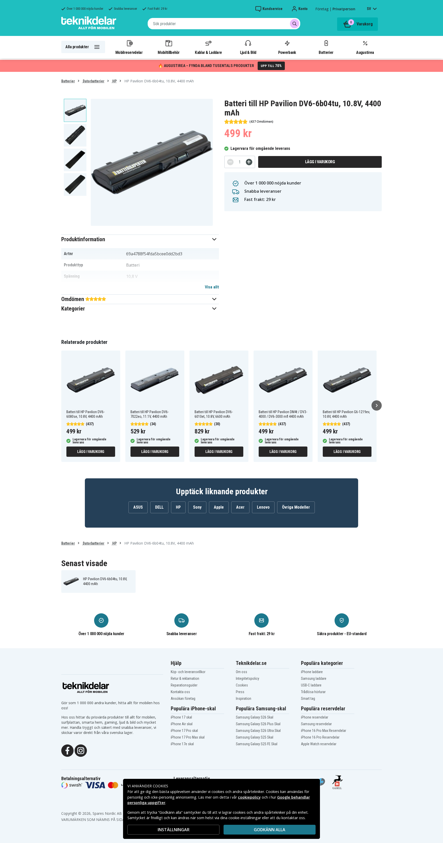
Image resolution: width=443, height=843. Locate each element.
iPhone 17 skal (181, 717)
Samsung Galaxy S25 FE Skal (256, 744)
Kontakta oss (180, 692)
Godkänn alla (269, 829)
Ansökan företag (183, 698)
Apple (219, 507)
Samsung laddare (313, 678)
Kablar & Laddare (208, 52)
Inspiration (243, 698)
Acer (240, 507)
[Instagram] (81, 750)
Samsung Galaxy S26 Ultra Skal (258, 731)
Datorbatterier (93, 81)
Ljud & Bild (248, 52)
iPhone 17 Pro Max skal (188, 737)
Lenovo (263, 507)
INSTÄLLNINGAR (173, 829)
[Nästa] (376, 405)
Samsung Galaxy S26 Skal (254, 717)
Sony (197, 507)
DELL (159, 507)
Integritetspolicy (247, 678)
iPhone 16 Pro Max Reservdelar (323, 731)
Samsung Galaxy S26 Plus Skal (258, 724)
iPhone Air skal (182, 724)
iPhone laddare (312, 672)
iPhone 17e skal (182, 744)
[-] (230, 162)
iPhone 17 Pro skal (184, 731)
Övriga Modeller (296, 507)
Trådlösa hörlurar (313, 692)
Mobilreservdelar (129, 52)
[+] (249, 162)
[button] (140, 239)
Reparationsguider (184, 685)
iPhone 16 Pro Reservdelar (320, 737)
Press (240, 692)
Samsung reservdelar (316, 724)
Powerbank (287, 52)
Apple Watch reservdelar (318, 744)
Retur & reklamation (185, 678)
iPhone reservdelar (314, 717)
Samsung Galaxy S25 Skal (254, 737)
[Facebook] (67, 750)
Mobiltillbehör (168, 52)
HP (114, 81)
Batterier (326, 52)
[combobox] (224, 23)
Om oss (241, 672)
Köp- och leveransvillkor (188, 672)
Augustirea (365, 52)
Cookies (242, 685)
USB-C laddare (311, 685)
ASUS (138, 507)
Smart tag (308, 698)
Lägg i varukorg (320, 161)
